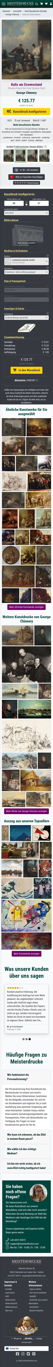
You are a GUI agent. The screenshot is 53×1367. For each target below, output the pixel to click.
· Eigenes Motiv (35, 1289)
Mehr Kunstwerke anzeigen (26, 953)
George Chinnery (12, 14)
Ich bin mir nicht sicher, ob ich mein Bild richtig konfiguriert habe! (26, 1166)
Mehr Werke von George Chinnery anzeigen (26, 811)
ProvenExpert (17, 1026)
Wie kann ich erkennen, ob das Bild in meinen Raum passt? (26, 1137)
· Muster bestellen (36, 1310)
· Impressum (9, 1293)
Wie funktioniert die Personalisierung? (18, 1077)
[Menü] (3, 4)
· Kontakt (8, 1289)
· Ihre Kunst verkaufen (38, 1293)
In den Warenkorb (28, 370)
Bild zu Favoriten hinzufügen (28, 177)
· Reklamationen (11, 1307)
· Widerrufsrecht (10, 1303)
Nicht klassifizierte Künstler (36, 11)
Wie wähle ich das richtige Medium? (21, 1151)
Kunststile (17, 11)
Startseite (6, 11)
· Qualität (32, 1296)
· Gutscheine (34, 1307)
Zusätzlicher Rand (11, 209)
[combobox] (26, 213)
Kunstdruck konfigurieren (28, 111)
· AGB (6, 1296)
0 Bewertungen (32, 183)
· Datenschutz (9, 1300)
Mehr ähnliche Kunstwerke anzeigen (26, 607)
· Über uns (8, 1310)
